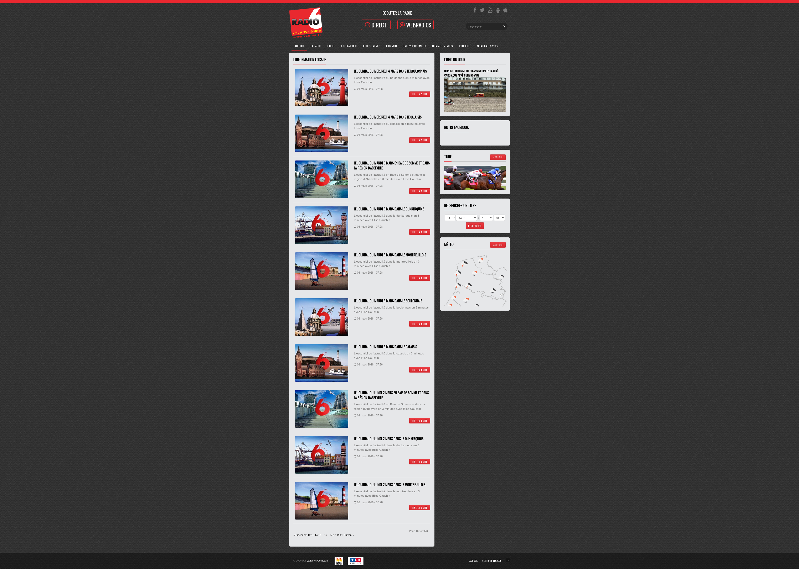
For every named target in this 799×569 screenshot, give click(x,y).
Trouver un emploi (414, 46)
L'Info (330, 46)
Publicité (465, 46)
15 (319, 535)
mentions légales (491, 560)
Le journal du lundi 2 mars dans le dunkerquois (388, 438)
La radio (315, 46)
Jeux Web (391, 46)
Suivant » (349, 535)
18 (334, 535)
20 (341, 535)
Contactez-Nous (442, 46)
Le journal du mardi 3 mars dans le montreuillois (390, 254)
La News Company (317, 560)
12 (309, 535)
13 (312, 535)
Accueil (299, 46)
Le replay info (348, 46)
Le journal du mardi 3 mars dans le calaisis (385, 346)
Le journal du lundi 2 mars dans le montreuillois (389, 484)
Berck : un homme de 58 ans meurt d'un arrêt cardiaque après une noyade (472, 73)
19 (338, 535)
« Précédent (300, 535)
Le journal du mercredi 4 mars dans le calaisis (388, 117)
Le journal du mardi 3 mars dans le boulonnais (388, 300)
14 (316, 535)
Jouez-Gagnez (371, 46)
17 (331, 535)
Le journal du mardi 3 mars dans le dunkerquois (389, 208)
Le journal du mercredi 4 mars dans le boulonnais (390, 71)
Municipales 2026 (487, 46)
